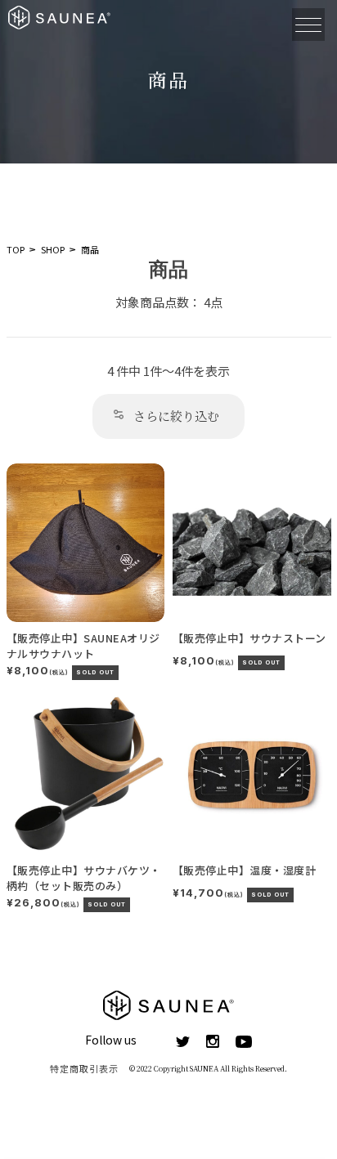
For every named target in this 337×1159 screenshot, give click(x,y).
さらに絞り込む (176, 415)
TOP (16, 249)
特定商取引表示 (84, 1068)
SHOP (53, 249)
